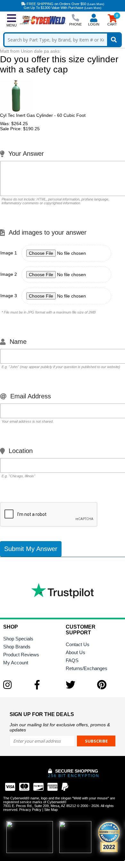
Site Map (51, 810)
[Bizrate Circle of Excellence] (109, 837)
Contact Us (77, 644)
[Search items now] (114, 40)
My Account (15, 662)
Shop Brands (16, 646)
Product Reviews (21, 654)
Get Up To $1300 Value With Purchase (62, 8)
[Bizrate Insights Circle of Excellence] (116, 823)
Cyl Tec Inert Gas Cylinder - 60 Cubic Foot (43, 115)
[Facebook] (47, 685)
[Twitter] (78, 685)
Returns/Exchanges (86, 668)
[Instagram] (15, 685)
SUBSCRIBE (96, 741)
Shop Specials (18, 638)
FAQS (72, 660)
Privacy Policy (30, 810)
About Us (75, 652)
